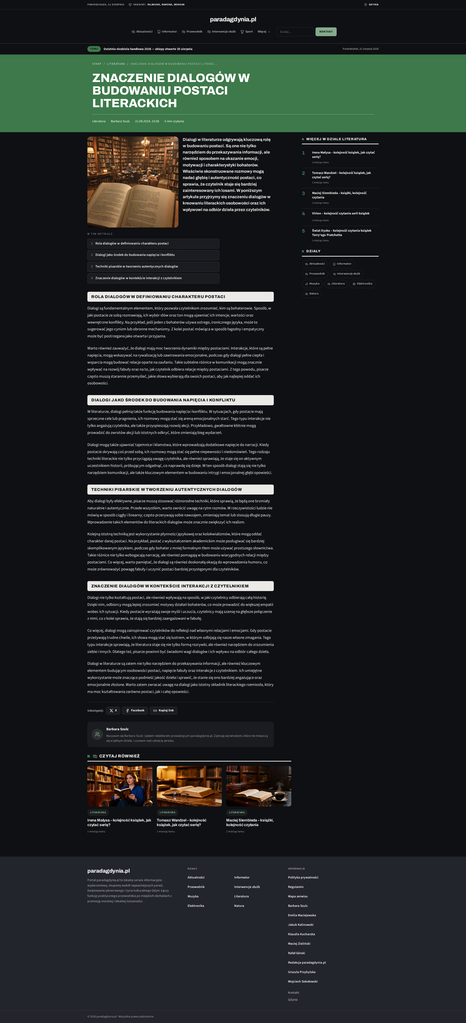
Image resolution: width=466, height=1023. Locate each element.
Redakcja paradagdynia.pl (307, 962)
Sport (249, 31)
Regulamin (296, 887)
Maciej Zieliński (299, 943)
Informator (169, 31)
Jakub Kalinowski (301, 924)
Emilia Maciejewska (302, 915)
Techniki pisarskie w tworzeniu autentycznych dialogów (134, 266)
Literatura (116, 64)
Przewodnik (194, 31)
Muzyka (314, 284)
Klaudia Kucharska (301, 934)
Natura (313, 294)
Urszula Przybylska (302, 972)
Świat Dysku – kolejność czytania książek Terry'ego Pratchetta (341, 232)
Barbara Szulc (120, 121)
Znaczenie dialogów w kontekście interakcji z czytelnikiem (136, 278)
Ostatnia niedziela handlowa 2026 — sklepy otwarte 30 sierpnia (148, 49)
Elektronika (364, 284)
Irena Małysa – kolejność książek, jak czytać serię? (343, 154)
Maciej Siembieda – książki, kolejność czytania (339, 195)
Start (97, 64)
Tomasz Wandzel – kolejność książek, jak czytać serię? (341, 175)
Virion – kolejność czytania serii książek (340, 213)
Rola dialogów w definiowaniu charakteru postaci (130, 243)
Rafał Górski (296, 953)
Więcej (262, 31)
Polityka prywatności (303, 877)
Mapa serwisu (298, 896)
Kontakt (326, 32)
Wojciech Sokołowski (303, 981)
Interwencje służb (224, 31)
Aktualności (144, 31)
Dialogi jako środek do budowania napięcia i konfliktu (133, 254)
